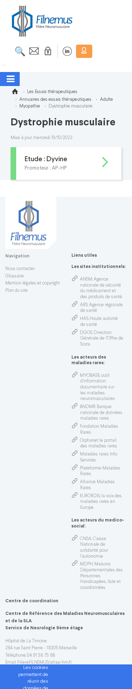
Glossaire (14, 276)
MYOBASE (90, 376)
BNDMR (87, 407)
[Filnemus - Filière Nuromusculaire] (41, 21)
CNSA (86, 539)
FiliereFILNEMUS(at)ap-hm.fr (44, 663)
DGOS (86, 333)
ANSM (86, 279)
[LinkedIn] (63, 51)
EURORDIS (90, 496)
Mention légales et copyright (32, 283)
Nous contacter (20, 269)
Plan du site (16, 291)
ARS (84, 305)
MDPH (86, 564)
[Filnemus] (15, 93)
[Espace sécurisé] (46, 51)
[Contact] (32, 51)
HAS (84, 319)
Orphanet (89, 441)
